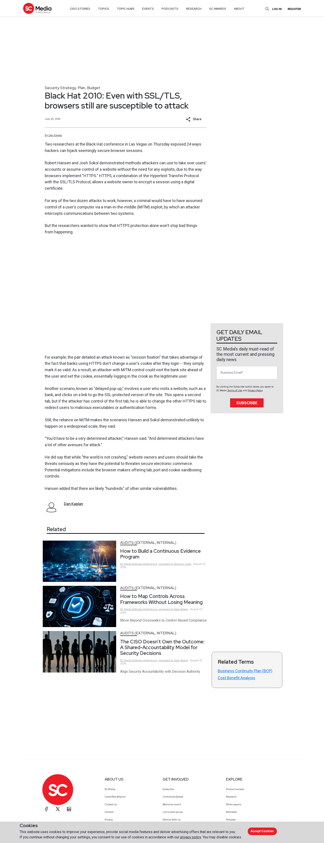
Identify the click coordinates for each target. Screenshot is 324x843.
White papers (233, 804)
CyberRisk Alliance (115, 796)
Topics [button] (103, 9)
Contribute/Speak (173, 796)
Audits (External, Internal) (148, 542)
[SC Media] (37, 8)
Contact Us (111, 804)
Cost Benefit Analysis (236, 678)
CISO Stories (80, 9)
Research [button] (193, 9)
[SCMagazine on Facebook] (46, 809)
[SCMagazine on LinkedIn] (69, 809)
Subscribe (246, 403)
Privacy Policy (255, 390)
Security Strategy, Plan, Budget (72, 87)
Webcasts (231, 811)
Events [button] (148, 9)
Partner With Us (172, 819)
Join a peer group (173, 811)
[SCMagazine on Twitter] (57, 809)
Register (294, 9)
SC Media (110, 789)
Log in (277, 9)
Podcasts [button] (170, 9)
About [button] (239, 9)
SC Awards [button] (217, 9)
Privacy (109, 819)
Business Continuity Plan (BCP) (245, 671)
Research (231, 796)
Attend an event (172, 804)
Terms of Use (234, 390)
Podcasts (231, 819)
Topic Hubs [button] (125, 9)
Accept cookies (262, 831)
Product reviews (235, 789)
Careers (109, 811)
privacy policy (190, 837)
